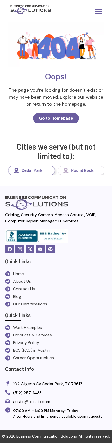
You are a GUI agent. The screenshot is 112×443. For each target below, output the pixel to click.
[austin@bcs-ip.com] (7, 402)
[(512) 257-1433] (7, 393)
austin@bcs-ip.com (31, 401)
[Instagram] (19, 249)
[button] (98, 11)
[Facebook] (9, 249)
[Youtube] (40, 249)
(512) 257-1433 (27, 392)
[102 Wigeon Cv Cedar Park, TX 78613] (7, 384)
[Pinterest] (50, 249)
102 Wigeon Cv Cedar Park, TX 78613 (47, 384)
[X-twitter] (30, 249)
